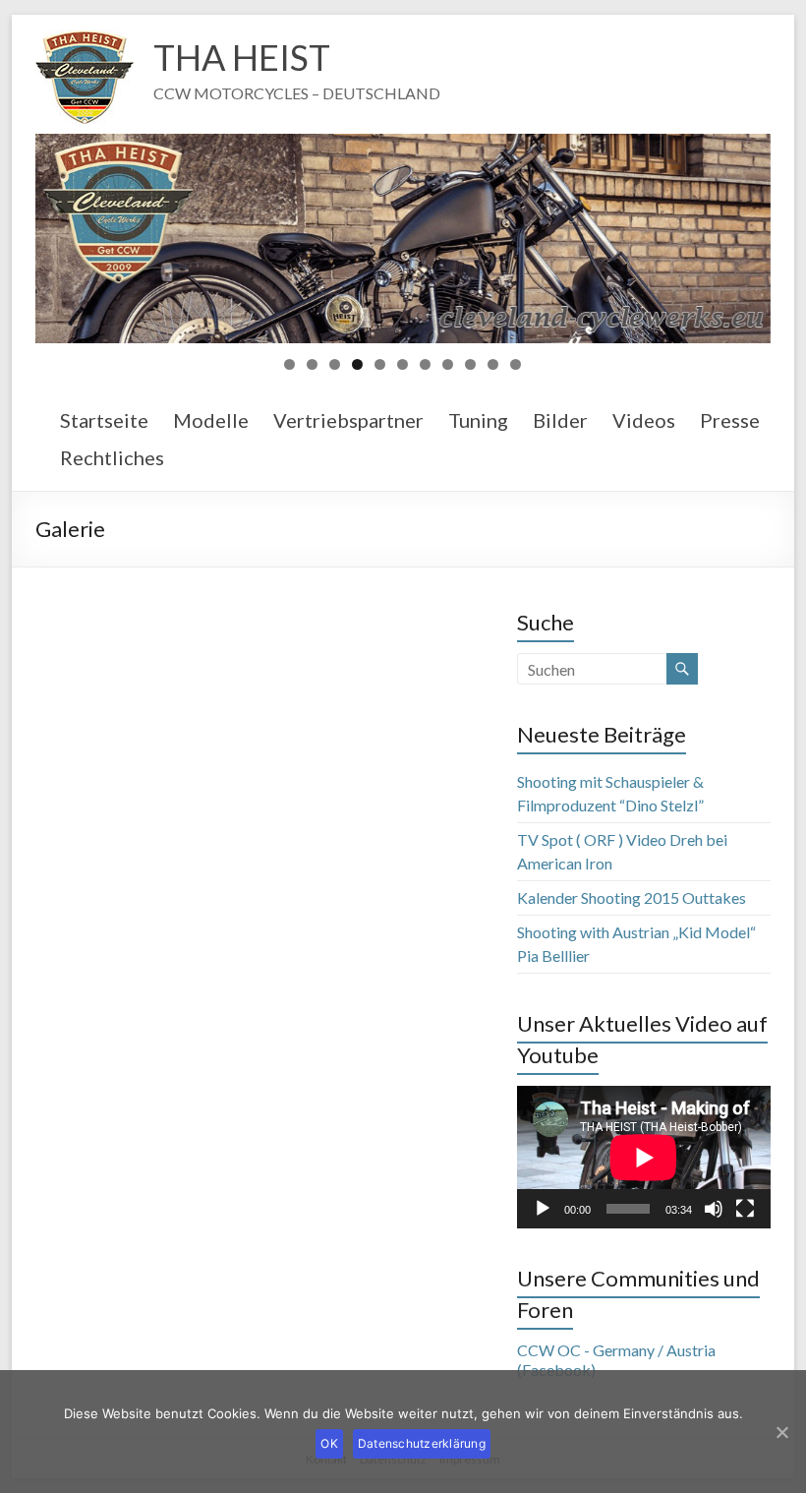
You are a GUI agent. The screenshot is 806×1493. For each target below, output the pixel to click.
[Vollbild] (745, 1209)
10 (493, 364)
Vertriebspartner (348, 420)
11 (515, 364)
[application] (644, 1157)
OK (329, 1443)
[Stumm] (713, 1209)
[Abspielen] (542, 1209)
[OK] (781, 1432)
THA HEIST (241, 57)
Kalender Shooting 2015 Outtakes (631, 897)
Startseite (104, 420)
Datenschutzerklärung (422, 1443)
